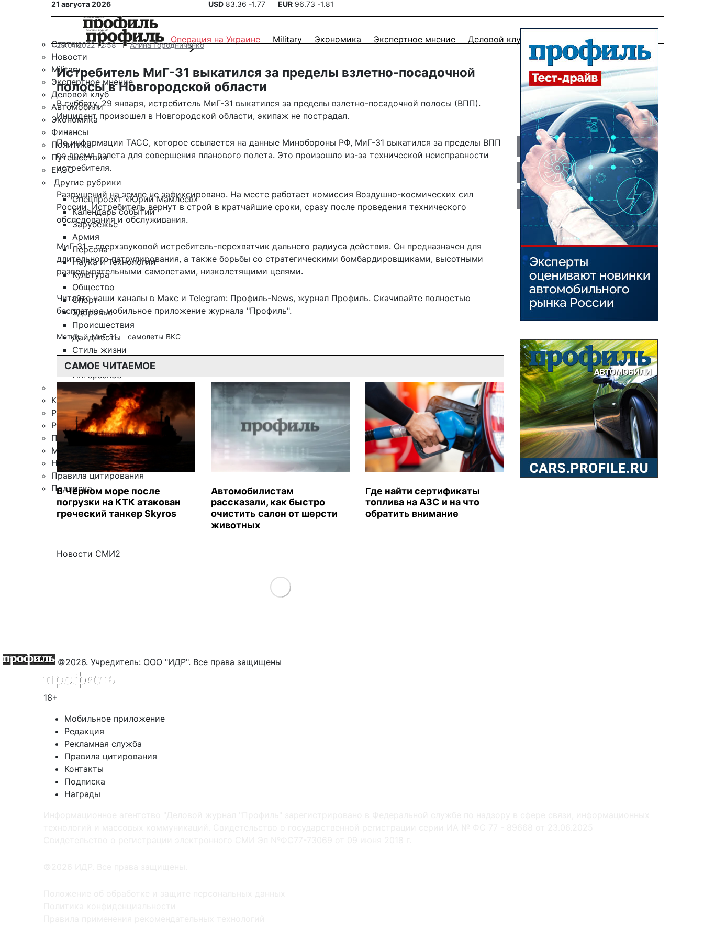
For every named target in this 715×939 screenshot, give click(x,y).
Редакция (84, 731)
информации (97, 142)
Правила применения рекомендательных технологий (154, 918)
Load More (280, 586)
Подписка (84, 781)
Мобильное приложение (114, 718)
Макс (167, 298)
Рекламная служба (103, 743)
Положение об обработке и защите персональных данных (164, 893)
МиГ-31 (105, 336)
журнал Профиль (333, 298)
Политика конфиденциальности (109, 906)
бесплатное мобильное (104, 310)
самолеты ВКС (154, 336)
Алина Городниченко (167, 45)
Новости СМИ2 (88, 553)
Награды (82, 794)
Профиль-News (261, 298)
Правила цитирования (110, 756)
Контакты (84, 769)
